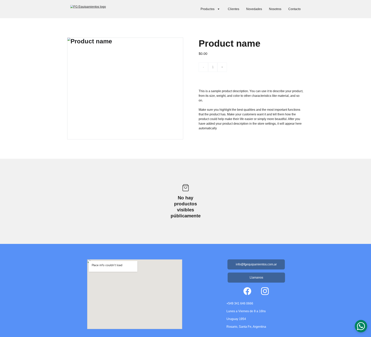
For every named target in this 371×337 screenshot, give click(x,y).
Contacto (294, 9)
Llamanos (256, 277)
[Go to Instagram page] (265, 291)
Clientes (233, 9)
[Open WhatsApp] (361, 326)
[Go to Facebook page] (247, 291)
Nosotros (275, 9)
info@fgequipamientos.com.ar (256, 264)
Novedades (254, 9)
